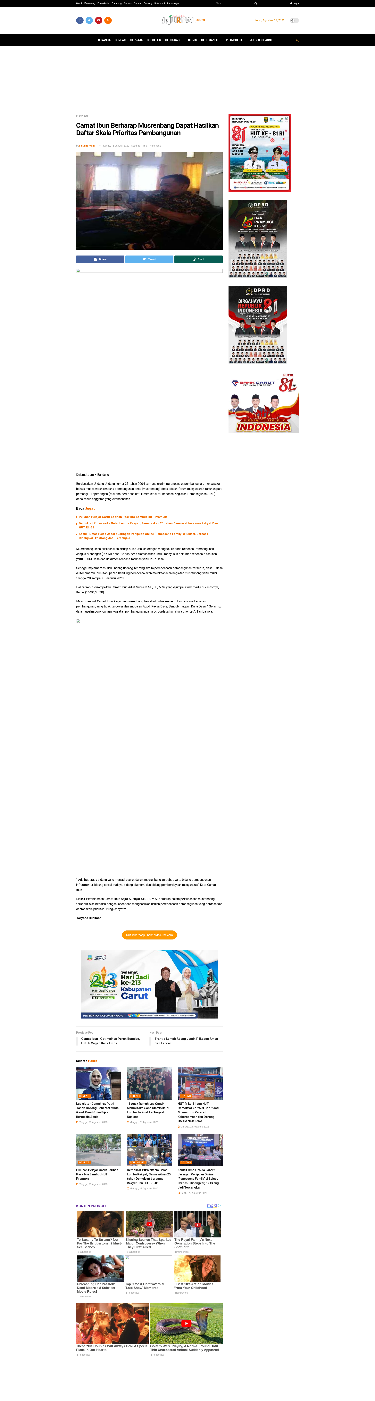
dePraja (136, 40)
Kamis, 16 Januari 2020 (116, 145)
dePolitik (154, 40)
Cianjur (138, 3)
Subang (148, 3)
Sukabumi (159, 3)
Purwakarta (103, 3)
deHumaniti (209, 40)
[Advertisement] (187, 81)
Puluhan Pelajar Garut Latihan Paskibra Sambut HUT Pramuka (123, 517)
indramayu (173, 3)
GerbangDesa (232, 40)
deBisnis (191, 40)
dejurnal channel (260, 40)
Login (295, 3)
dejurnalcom (87, 145)
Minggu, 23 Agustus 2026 (92, 1122)
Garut (79, 3)
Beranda (104, 40)
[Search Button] (255, 3)
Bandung (117, 3)
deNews (120, 40)
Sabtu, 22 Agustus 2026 (193, 1192)
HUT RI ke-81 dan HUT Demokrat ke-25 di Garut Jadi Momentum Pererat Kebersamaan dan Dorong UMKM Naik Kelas (198, 1112)
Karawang (89, 3)
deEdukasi (172, 40)
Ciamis (128, 3)
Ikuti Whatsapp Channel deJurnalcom (149, 935)
